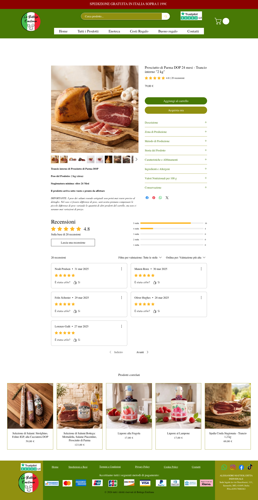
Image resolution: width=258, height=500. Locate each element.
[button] (223, 21)
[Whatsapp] (224, 467)
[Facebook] (241, 467)
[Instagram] (232, 467)
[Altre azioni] (121, 269)
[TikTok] (250, 467)
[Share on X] (167, 198)
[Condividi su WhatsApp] (160, 198)
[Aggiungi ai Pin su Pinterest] (154, 198)
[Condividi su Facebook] (147, 198)
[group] (129, 416)
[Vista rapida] (30, 406)
